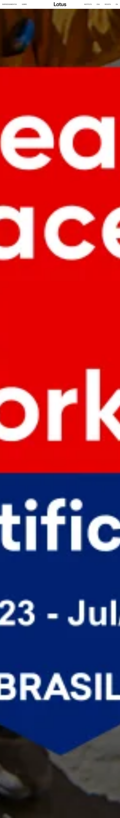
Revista (108, 4)
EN (117, 4)
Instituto (88, 4)
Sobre (24, 4)
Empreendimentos (9, 4)
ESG (98, 4)
